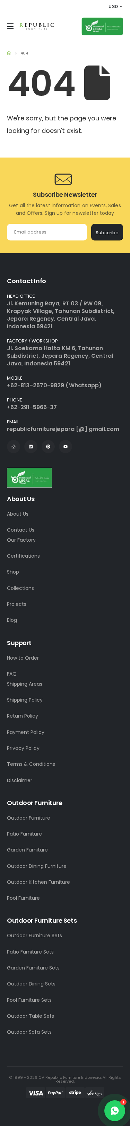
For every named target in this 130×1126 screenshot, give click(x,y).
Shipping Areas (24, 683)
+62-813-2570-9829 (35, 385)
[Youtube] (65, 446)
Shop (13, 571)
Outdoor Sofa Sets (29, 1031)
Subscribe (107, 232)
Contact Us (20, 529)
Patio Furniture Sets (30, 951)
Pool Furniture (23, 898)
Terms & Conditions (31, 764)
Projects (16, 604)
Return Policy (22, 715)
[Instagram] (13, 446)
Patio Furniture (24, 833)
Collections (20, 588)
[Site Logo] (36, 26)
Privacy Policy (23, 748)
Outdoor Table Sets (30, 1016)
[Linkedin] (30, 446)
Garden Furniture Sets (33, 967)
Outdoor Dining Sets (31, 983)
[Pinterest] (48, 446)
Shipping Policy (25, 699)
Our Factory (21, 539)
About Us (17, 513)
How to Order (23, 657)
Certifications (23, 555)
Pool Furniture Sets (29, 1000)
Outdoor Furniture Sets (34, 935)
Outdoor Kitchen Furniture (38, 882)
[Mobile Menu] (10, 26)
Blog (12, 620)
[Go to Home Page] (9, 53)
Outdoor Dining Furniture (37, 866)
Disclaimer (19, 780)
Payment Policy (25, 732)
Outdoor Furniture (28, 817)
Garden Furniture (27, 849)
